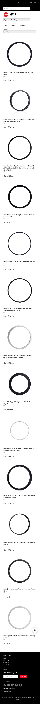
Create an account (22, 2)
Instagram (16, 685)
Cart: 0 (34, 2)
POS (23, 697)
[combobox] (16, 8)
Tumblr (20, 685)
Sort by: (6, 29)
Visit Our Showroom (8, 662)
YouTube (12, 685)
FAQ (4, 658)
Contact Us (6, 667)
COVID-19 (6, 660)
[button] (35, 630)
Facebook (8, 685)
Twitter (4, 685)
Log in (15, 2)
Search (5, 669)
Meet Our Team (7, 665)
